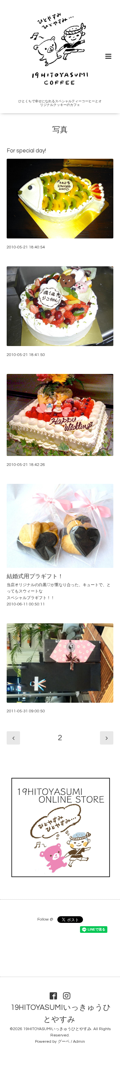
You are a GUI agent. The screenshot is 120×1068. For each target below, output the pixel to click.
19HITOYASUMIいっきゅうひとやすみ (61, 1014)
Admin (79, 1041)
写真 (60, 130)
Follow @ (45, 919)
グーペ (64, 1041)
